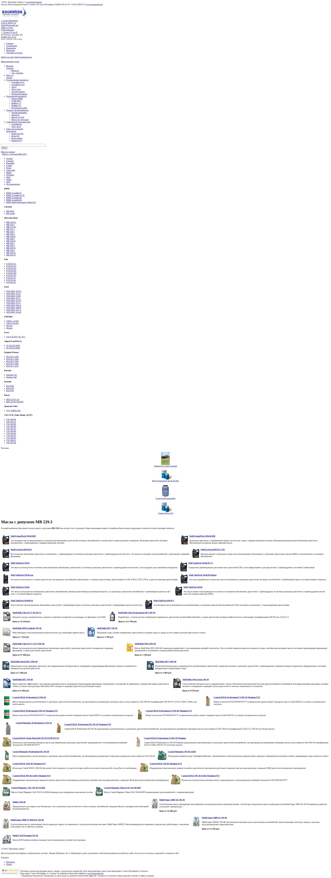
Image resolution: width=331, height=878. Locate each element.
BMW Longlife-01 (14, 193)
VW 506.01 (11, 440)
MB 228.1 (10, 232)
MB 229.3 (10, 246)
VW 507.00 (11, 443)
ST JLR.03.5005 (13, 346)
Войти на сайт (7, 57)
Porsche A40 (11, 377)
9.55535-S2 (11, 280)
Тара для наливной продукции (14, 130)
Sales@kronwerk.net (9, 25)
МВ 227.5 (10, 229)
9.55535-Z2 (11, 282)
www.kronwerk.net (34, 2)
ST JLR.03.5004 (13, 348)
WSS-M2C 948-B (13, 307)
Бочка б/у (15, 136)
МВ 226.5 (10, 225)
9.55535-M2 (11, 273)
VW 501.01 (11, 422)
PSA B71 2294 (12, 359)
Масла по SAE (17, 117)
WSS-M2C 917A (13, 303)
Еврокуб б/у (16, 140)
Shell (8, 177)
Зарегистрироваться (23, 57)
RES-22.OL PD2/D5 (14, 402)
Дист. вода (16, 89)
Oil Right (10, 175)
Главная (9, 43)
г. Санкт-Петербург (9, 21)
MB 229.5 (10, 250)
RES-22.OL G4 (12, 399)
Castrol (9, 165)
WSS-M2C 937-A (13, 310)
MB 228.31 (11, 236)
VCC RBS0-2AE (13, 411)
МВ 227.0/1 (11, 227)
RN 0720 (10, 391)
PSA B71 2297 (12, 366)
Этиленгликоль (18, 92)
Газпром (10, 161)
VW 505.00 (11, 433)
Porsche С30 (11, 375)
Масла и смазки (9, 76)
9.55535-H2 (11, 268)
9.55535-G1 (11, 264)
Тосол (14, 87)
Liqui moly (10, 170)
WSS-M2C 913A (13, 293)
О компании (11, 46)
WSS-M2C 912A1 (14, 291)
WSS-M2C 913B (13, 296)
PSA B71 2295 (12, 361)
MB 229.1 (10, 243)
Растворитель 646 (19, 108)
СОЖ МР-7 (16, 101)
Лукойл (9, 158)
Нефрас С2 (16, 103)
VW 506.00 (11, 438)
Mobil (8, 172)
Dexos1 (9, 326)
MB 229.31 (11, 248)
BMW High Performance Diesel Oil (21, 202)
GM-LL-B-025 (12, 323)
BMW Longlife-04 (14, 198)
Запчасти (15, 115)
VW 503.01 (11, 429)
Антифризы (16, 124)
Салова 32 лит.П (10, 32)
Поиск (9, 864)
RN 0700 (10, 386)
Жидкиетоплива (9, 67)
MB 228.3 (10, 234)
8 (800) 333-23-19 (8, 37)
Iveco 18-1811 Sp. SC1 (15, 337)
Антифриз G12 (18, 85)
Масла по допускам (20, 120)
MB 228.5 (10, 239)
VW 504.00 (11, 431)
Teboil (8, 179)
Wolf (8, 182)
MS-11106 (10, 213)
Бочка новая (16, 138)
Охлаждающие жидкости (17, 80)
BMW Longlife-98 (14, 200)
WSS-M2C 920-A (13, 305)
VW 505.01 (11, 436)
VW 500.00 (11, 419)
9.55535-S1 (11, 278)
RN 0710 (10, 388)
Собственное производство (18, 122)
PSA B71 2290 (12, 357)
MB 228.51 (11, 241)
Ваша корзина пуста (10, 61)
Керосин (15, 71)
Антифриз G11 (17, 82)
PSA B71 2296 (12, 364)
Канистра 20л (17, 133)
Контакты (10, 50)
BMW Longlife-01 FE (15, 195)
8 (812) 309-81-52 (8, 23)
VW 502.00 (11, 424)
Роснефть (10, 163)
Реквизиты (11, 48)
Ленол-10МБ (17, 99)
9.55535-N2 (11, 275)
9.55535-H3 (11, 271)
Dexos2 (9, 328)
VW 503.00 (11, 426)
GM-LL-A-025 (12, 321)
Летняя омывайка (19, 113)
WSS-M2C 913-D (13, 300)
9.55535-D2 (11, 266)
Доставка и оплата (14, 53)
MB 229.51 (11, 253)
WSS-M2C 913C (13, 298)
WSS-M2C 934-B (13, 312)
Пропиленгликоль (19, 94)
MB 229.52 (11, 255)
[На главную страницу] (14, 19)
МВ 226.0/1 (11, 222)
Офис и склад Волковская (7, 29)
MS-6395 (10, 211)
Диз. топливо (17, 73)
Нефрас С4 (16, 106)
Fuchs (8, 168)
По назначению (13, 184)
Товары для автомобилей (17, 110)
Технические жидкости (16, 96)
